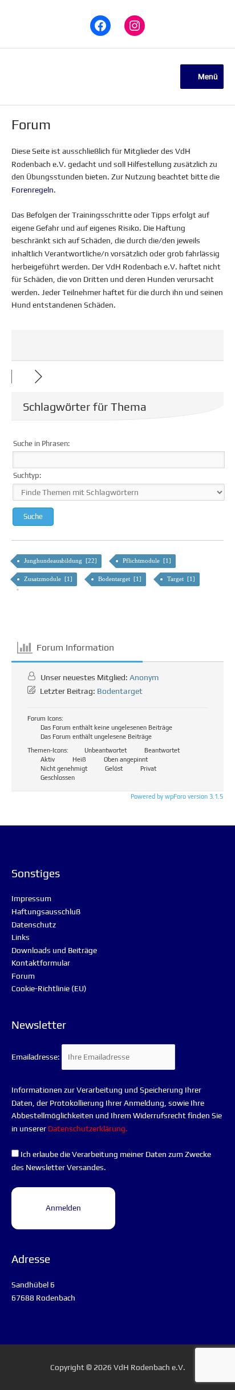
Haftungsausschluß (45, 911)
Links (20, 937)
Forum (23, 975)
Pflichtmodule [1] (148, 560)
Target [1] (182, 578)
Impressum (31, 898)
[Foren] (23, 376)
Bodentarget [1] (120, 578)
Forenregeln (32, 189)
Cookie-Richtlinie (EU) (49, 988)
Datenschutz (33, 924)
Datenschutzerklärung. (88, 1128)
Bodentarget (120, 691)
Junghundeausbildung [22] (61, 560)
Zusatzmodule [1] (49, 578)
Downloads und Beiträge (54, 950)
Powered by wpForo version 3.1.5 (176, 796)
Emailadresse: (36, 1056)
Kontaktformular (40, 962)
